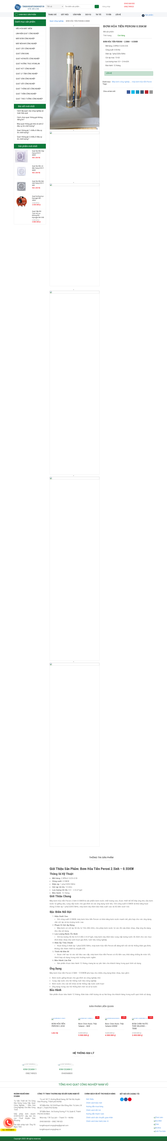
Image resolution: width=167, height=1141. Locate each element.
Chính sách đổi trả (93, 1110)
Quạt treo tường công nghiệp (29, 99)
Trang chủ (52, 15)
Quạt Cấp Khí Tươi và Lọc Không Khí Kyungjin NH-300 (38, 214)
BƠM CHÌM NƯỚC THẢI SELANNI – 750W (140, 1026)
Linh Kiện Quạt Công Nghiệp (27, 34)
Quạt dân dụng (22, 54)
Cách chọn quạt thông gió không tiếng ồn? (30, 118)
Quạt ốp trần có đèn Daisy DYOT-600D (38, 168)
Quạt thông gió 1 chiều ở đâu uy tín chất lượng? (29, 131)
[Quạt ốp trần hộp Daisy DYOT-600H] (21, 156)
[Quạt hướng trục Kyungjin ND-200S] (21, 201)
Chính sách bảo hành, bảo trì (97, 1121)
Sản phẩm (77, 15)
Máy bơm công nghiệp (25, 39)
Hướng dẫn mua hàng (94, 1106)
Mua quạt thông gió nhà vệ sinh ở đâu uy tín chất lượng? (30, 125)
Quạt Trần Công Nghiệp (26, 94)
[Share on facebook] (128, 92)
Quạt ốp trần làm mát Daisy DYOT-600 (38, 183)
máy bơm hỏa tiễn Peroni (142, 82)
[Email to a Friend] (151, 92)
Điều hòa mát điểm (24, 28)
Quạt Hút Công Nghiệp (25, 69)
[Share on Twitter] (133, 92)
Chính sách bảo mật (94, 1103)
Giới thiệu (65, 15)
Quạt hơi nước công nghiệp (28, 59)
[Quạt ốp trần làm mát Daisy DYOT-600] (21, 186)
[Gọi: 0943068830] (8, 1123)
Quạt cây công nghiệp (25, 49)
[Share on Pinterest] (146, 92)
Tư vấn (108, 15)
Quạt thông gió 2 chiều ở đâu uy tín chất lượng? (29, 138)
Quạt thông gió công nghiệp (28, 89)
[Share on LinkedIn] (137, 92)
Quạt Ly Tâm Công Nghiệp (27, 74)
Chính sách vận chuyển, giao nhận (99, 1117)
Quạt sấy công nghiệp (25, 84)
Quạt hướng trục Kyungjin (28, 64)
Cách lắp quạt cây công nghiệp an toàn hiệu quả (30, 112)
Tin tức (98, 15)
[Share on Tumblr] (142, 92)
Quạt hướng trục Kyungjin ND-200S (38, 198)
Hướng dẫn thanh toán (95, 1114)
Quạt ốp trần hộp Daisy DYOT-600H (38, 153)
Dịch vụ (88, 15)
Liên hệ (118, 15)
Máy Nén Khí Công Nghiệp (26, 44)
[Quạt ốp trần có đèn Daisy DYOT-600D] (21, 171)
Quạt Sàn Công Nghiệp (25, 79)
